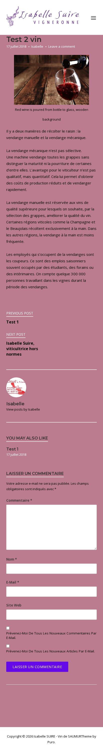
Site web (13, 605)
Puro (51, 742)
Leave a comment (61, 46)
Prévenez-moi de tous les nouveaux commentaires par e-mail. (51, 635)
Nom (11, 559)
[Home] (43, 16)
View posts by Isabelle (23, 409)
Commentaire (19, 500)
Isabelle (37, 46)
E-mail (12, 582)
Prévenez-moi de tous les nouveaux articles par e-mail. (50, 651)
